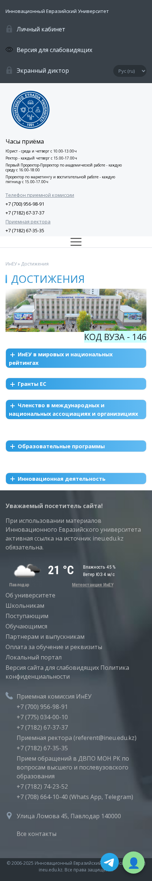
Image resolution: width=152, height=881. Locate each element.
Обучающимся (26, 626)
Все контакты (36, 834)
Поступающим (27, 616)
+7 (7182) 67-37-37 (25, 212)
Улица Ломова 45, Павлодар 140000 (69, 816)
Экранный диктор (43, 70)
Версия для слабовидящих (54, 50)
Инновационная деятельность (62, 478)
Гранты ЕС (32, 383)
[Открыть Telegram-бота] (109, 863)
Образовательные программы (61, 446)
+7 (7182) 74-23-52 (42, 786)
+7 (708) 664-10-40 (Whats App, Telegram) (75, 797)
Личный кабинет (41, 29)
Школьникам (25, 605)
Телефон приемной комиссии (40, 195)
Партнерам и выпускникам (45, 637)
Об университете (30, 595)
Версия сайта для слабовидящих (52, 668)
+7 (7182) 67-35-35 (25, 230)
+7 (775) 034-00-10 (42, 717)
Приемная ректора (28, 221)
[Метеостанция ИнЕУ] (61, 585)
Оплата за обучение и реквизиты (54, 647)
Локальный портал (34, 657)
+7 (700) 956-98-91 (25, 203)
